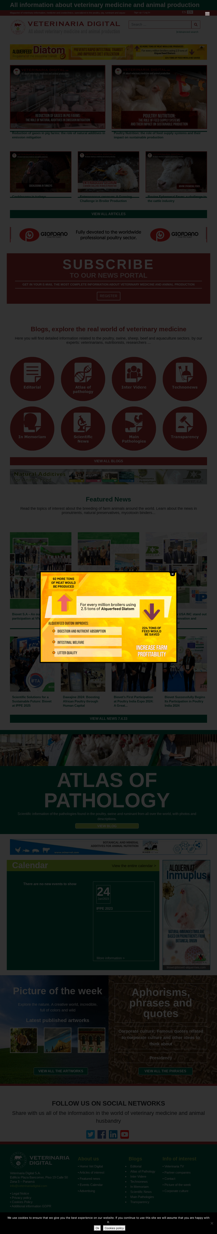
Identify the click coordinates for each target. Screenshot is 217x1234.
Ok (97, 1228)
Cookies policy (114, 1228)
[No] (212, 1223)
